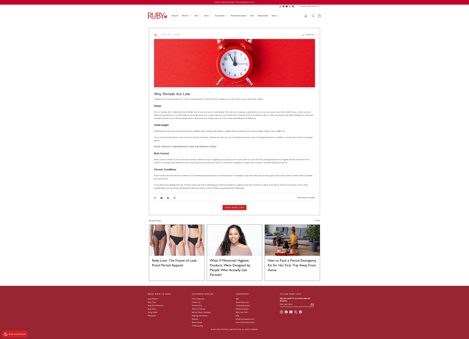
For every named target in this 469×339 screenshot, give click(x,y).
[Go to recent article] (176, 240)
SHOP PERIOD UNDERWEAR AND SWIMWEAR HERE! (185, 147)
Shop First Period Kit (156, 306)
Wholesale (152, 316)
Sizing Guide (263, 16)
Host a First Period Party (245, 322)
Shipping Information (200, 316)
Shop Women (153, 299)
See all (317, 221)
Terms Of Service (198, 309)
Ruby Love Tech (242, 312)
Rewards (195, 319)
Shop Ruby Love (234, 207)
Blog (237, 316)
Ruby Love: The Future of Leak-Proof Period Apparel (175, 263)
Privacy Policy (197, 306)
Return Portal (197, 322)
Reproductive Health (306, 198)
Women (185, 16)
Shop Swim (152, 309)
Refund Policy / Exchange (201, 312)
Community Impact (243, 306)
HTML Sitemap (197, 326)
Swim (206, 16)
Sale (252, 16)
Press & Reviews (198, 299)
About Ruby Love (242, 302)
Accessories (220, 16)
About (274, 16)
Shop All (175, 16)
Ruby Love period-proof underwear (229, 188)
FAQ (237, 299)
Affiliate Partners (242, 309)
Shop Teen (152, 302)
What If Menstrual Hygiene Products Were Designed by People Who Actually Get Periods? (230, 268)
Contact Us (196, 302)
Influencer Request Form (245, 319)
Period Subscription (239, 16)
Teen (196, 16)
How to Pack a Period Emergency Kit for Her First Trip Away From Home (292, 265)
